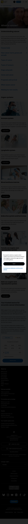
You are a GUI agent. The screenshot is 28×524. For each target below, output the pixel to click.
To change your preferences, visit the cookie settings (13, 268)
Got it (14, 263)
